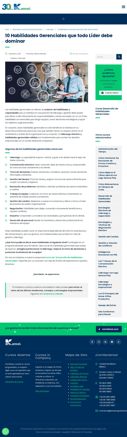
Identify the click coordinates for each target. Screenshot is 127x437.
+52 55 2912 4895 (107, 397)
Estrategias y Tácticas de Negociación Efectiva (105, 226)
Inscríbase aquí (76, 386)
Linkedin (59, 293)
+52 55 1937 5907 (107, 405)
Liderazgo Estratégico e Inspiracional (105, 284)
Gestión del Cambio (108, 236)
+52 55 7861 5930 (107, 399)
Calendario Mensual (78, 376)
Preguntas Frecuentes (79, 395)
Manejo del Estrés (107, 305)
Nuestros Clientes (78, 392)
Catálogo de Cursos (78, 379)
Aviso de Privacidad (78, 364)
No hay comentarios (80, 54)
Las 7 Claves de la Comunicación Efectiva (107, 264)
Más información (42, 391)
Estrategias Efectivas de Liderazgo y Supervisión (104, 211)
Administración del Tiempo (107, 150)
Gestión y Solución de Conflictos (107, 244)
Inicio (7, 29)
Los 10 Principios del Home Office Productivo (108, 296)
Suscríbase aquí (110, 329)
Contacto (74, 383)
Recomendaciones (78, 399)
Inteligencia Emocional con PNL (107, 253)
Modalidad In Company (80, 389)
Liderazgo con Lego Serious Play (108, 274)
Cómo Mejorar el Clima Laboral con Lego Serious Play (107, 175)
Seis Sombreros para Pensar (106, 313)
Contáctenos (112, 93)
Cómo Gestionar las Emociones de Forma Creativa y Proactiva (108, 162)
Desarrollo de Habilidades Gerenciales (105, 199)
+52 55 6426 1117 (106, 402)
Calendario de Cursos (14, 381)
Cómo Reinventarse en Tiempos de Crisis (108, 187)
